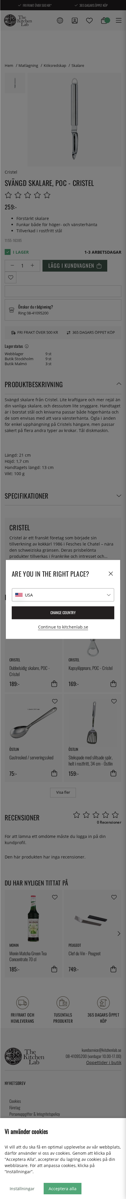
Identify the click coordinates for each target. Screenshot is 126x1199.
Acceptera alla (62, 1188)
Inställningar (22, 1188)
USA (29, 595)
